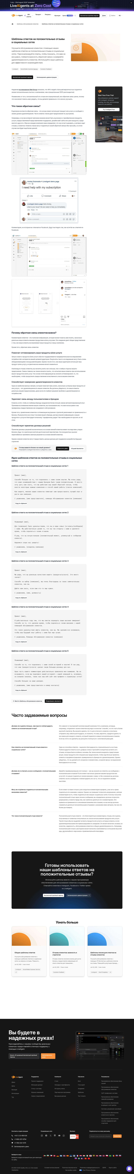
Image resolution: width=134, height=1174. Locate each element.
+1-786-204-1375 (20, 1143)
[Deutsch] (58, 1156)
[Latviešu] (97, 1156)
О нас (56, 1081)
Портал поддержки (37, 1081)
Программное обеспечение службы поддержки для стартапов (109, 1121)
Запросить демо (62, 448)
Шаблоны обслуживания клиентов (27, 24)
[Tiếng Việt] (86, 1158)
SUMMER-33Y (37, 9)
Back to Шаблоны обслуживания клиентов (28, 701)
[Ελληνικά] (61, 1156)
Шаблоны (81, 1092)
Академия (81, 1088)
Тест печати (81, 1096)
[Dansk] (54, 1156)
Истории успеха (60, 1088)
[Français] (77, 1156)
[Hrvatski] (81, 1156)
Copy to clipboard (21, 503)
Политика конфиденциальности (90, 1167)
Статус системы (36, 1088)
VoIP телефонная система (109, 1093)
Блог (79, 1081)
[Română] (113, 1156)
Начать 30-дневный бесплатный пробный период (23, 1056)
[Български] (48, 1156)
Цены (13, 1086)
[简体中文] (89, 1158)
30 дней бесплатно (77, 448)
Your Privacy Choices (89, 1170)
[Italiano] (87, 1156)
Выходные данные (60, 1096)
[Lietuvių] (94, 1156)
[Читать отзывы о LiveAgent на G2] (74, 1136)
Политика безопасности (69, 1167)
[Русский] (117, 1156)
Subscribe (117, 1136)
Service (35, 69)
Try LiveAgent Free (109, 109)
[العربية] (44, 1156)
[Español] (67, 1156)
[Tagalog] (82, 1158)
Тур (13, 1097)
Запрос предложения (38, 1096)
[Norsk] (104, 1156)
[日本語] (90, 1156)
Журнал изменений (37, 1092)
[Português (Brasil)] (110, 1156)
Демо (104, 15)
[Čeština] (51, 1156)
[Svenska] (79, 1158)
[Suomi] (74, 1156)
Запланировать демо (47, 1056)
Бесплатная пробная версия (89, 15)
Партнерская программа (62, 1092)
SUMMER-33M (20, 9)
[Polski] (107, 1156)
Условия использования (51, 1167)
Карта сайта (112, 1167)
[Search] (76, 15)
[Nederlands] (100, 1156)
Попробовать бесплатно (53, 701)
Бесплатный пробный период (22, 77)
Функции (14, 1089)
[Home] (12, 24)
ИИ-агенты (29, 15)
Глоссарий (81, 1085)
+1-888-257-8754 (20, 1139)
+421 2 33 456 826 (20, 1135)
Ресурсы (48, 14)
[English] (64, 1156)
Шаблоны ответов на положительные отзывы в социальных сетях (62, 24)
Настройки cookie (70, 1170)
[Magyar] (84, 1156)
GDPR (104, 1167)
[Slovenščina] (76, 1158)
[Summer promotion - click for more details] (67, 5)
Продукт (38, 14)
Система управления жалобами (111, 1109)
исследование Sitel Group (28, 90)
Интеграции (15, 1093)
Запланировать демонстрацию (47, 77)
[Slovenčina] (120, 1156)
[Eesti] (71, 1156)
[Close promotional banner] (131, 2)
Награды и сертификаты (62, 1085)
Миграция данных (36, 1085)
